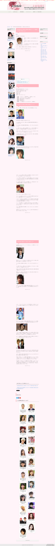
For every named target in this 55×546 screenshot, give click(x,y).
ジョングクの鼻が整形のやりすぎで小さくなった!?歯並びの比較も (31, 510)
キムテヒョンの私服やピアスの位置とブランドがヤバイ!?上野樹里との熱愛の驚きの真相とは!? (23, 445)
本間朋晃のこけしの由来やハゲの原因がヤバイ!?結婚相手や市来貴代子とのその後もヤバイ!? (31, 411)
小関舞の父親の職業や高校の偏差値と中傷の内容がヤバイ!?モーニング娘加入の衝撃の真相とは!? (23, 479)
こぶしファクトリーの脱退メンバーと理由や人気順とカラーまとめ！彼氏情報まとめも (31, 444)
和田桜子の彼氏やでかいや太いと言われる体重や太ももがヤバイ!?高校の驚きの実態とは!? (23, 491)
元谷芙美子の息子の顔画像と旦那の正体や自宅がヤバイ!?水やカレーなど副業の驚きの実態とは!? (23, 434)
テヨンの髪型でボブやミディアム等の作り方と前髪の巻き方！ (31, 520)
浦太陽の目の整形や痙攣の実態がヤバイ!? (23, 81)
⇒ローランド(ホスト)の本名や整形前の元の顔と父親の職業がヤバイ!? (11, 59)
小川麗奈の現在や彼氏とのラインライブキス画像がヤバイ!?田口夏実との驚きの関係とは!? (23, 423)
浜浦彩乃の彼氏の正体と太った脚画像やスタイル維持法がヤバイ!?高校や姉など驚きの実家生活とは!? (23, 502)
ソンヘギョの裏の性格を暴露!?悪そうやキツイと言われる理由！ (31, 423)
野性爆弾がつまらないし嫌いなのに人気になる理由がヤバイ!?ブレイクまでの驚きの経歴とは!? (23, 525)
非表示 (23, 79)
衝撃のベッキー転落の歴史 (37, 11)
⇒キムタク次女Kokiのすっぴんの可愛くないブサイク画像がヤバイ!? (11, 49)
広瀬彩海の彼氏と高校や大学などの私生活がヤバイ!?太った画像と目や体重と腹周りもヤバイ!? (31, 455)
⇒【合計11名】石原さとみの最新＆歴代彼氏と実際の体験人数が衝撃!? (11, 40)
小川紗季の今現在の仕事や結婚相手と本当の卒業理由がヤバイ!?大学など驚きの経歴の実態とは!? (23, 536)
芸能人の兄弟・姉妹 (43, 50)
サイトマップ (28, 11)
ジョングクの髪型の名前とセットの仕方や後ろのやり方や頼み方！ (31, 488)
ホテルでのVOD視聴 (43, 43)
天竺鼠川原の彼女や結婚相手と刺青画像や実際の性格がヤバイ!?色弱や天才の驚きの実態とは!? (23, 411)
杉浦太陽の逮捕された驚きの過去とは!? (22, 82)
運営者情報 (22, 11)
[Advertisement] (27, 20)
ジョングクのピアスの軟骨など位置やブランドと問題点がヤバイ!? (31, 499)
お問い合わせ (15, 11)
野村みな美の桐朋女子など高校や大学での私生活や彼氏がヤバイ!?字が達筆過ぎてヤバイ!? (23, 468)
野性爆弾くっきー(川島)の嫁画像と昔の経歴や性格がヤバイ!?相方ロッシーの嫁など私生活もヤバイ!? (23, 513)
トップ (9, 11)
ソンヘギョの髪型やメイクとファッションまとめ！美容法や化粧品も (31, 531)
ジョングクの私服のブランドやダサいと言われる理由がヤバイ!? (31, 433)
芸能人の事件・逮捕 (43, 49)
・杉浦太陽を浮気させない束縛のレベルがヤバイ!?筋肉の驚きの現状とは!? (27, 385)
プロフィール (19, 80)
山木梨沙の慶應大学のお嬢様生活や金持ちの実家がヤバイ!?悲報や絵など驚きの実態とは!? (31, 477)
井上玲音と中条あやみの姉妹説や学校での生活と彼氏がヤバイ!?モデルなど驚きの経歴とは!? (23, 457)
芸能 (16, 34)
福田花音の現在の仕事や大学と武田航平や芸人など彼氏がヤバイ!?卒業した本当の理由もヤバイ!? (31, 466)
